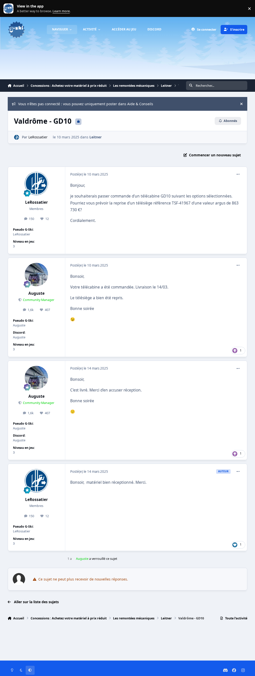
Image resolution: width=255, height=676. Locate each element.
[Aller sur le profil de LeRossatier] (16, 137)
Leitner (95, 137)
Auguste (36, 293)
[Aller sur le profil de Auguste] (36, 274)
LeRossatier (38, 137)
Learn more (9, 8)
